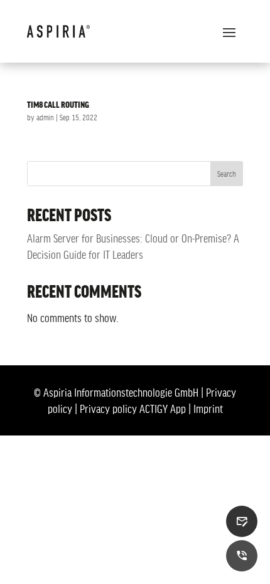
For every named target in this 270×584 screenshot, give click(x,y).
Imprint (208, 408)
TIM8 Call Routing (58, 104)
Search (226, 173)
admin (45, 117)
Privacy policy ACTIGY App (133, 408)
